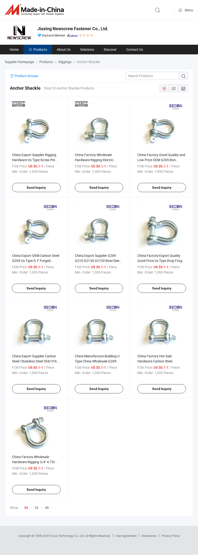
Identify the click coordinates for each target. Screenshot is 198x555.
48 (47, 507)
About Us (64, 49)
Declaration (148, 536)
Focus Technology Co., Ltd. (67, 536)
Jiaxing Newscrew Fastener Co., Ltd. (72, 28)
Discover (110, 49)
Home (14, 49)
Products (40, 49)
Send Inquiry (36, 187)
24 (26, 508)
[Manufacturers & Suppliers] (35, 9)
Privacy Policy (171, 536)
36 (36, 507)
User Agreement (126, 536)
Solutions (87, 49)
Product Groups (26, 75)
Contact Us (134, 49)
